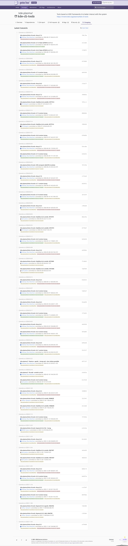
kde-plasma (25, 13)
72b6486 (84, 506)
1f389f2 (84, 50)
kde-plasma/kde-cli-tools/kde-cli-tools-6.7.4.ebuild (32, 39)
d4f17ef (84, 361)
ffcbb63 (84, 261)
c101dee (84, 513)
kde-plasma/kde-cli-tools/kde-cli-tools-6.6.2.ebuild (48, 306)
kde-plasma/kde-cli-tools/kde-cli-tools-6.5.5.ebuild (48, 254)
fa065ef (84, 291)
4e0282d (84, 324)
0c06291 (84, 154)
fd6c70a (84, 35)
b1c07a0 (84, 380)
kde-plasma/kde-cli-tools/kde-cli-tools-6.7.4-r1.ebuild (32, 46)
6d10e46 (84, 239)
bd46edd (84, 343)
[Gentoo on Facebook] (21, 540)
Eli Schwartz (25, 104)
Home (17, 7)
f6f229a (84, 165)
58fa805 (84, 331)
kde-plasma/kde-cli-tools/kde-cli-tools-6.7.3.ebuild (48, 65)
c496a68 (84, 205)
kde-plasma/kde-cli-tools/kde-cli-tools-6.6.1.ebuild (48, 328)
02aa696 (84, 302)
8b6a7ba (84, 217)
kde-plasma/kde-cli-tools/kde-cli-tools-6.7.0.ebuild (48, 180)
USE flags (42, 7)
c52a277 (84, 83)
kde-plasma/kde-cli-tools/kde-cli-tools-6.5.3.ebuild (48, 472)
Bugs (65, 22)
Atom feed (85, 28)
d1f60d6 (84, 61)
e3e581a (84, 372)
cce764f (84, 487)
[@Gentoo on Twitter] (16, 540)
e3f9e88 (84, 524)
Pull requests (54, 22)
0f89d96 (84, 135)
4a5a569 (84, 450)
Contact (111, 539)
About (59, 7)
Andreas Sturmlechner (28, 37)
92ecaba (84, 146)
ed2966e (84, 250)
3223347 (84, 398)
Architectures (51, 7)
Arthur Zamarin (26, 400)
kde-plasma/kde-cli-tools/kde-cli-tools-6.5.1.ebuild (48, 528)
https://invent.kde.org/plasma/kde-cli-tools (72, 17)
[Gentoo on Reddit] (26, 540)
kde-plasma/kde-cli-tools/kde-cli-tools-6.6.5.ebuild (48, 87)
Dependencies (30, 22)
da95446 (84, 72)
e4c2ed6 (84, 406)
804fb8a (84, 495)
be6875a (84, 476)
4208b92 (84, 391)
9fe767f (84, 350)
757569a (84, 417)
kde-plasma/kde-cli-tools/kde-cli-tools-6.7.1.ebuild (48, 150)
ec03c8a (84, 428)
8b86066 (84, 113)
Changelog (87, 22)
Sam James (25, 219)
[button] (97, 2)
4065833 (84, 457)
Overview (19, 22)
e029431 (84, 183)
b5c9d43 (84, 439)
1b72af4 (84, 194)
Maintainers (33, 7)
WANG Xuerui (26, 430)
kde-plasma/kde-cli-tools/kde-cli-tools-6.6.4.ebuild (48, 209)
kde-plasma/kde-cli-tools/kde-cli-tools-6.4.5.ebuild (48, 443)
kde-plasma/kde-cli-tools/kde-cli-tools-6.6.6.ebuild (32, 106)
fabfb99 (84, 268)
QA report (42, 22)
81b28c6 (84, 280)
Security (75, 22)
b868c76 (84, 469)
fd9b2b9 (84, 124)
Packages (24, 7)
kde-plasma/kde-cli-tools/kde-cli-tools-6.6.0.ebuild (48, 346)
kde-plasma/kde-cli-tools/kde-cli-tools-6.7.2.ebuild (48, 98)
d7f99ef (84, 228)
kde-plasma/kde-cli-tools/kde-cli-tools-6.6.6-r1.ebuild (32, 54)
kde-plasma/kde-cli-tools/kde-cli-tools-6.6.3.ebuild (48, 283)
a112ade (84, 42)
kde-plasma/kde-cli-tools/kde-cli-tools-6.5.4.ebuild (48, 394)
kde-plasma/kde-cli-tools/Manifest (28, 65)
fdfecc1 (84, 102)
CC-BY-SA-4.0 (52, 542)
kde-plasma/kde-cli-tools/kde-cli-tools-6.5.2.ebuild (48, 491)
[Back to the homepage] (22, 3)
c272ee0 (84, 176)
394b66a (84, 94)
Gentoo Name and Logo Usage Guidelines (70, 542)
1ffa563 (84, 313)
